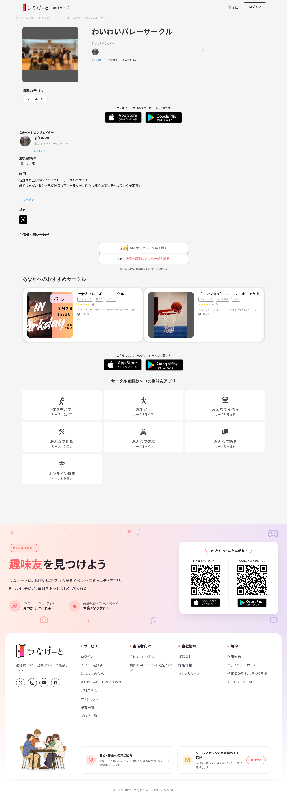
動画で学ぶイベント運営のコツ (151, 667)
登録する (256, 760)
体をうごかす (43, 17)
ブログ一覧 (89, 715)
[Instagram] (32, 682)
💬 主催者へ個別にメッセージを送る (144, 258)
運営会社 (185, 656)
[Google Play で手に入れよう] (252, 602)
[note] (55, 682)
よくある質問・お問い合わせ (101, 681)
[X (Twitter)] (20, 682)
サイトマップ (90, 698)
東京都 (76, 17)
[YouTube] (43, 682)
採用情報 (185, 665)
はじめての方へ (92, 673)
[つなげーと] (39, 651)
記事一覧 (88, 707)
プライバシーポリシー (243, 665)
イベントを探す (92, 665)
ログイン (255, 6)
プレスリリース (189, 673)
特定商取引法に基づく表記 (247, 673)
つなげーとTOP (24, 17)
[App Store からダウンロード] (205, 602)
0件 (101, 60)
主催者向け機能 (142, 656)
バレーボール (62, 17)
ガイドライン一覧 (239, 681)
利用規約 (234, 656)
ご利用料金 (89, 690)
